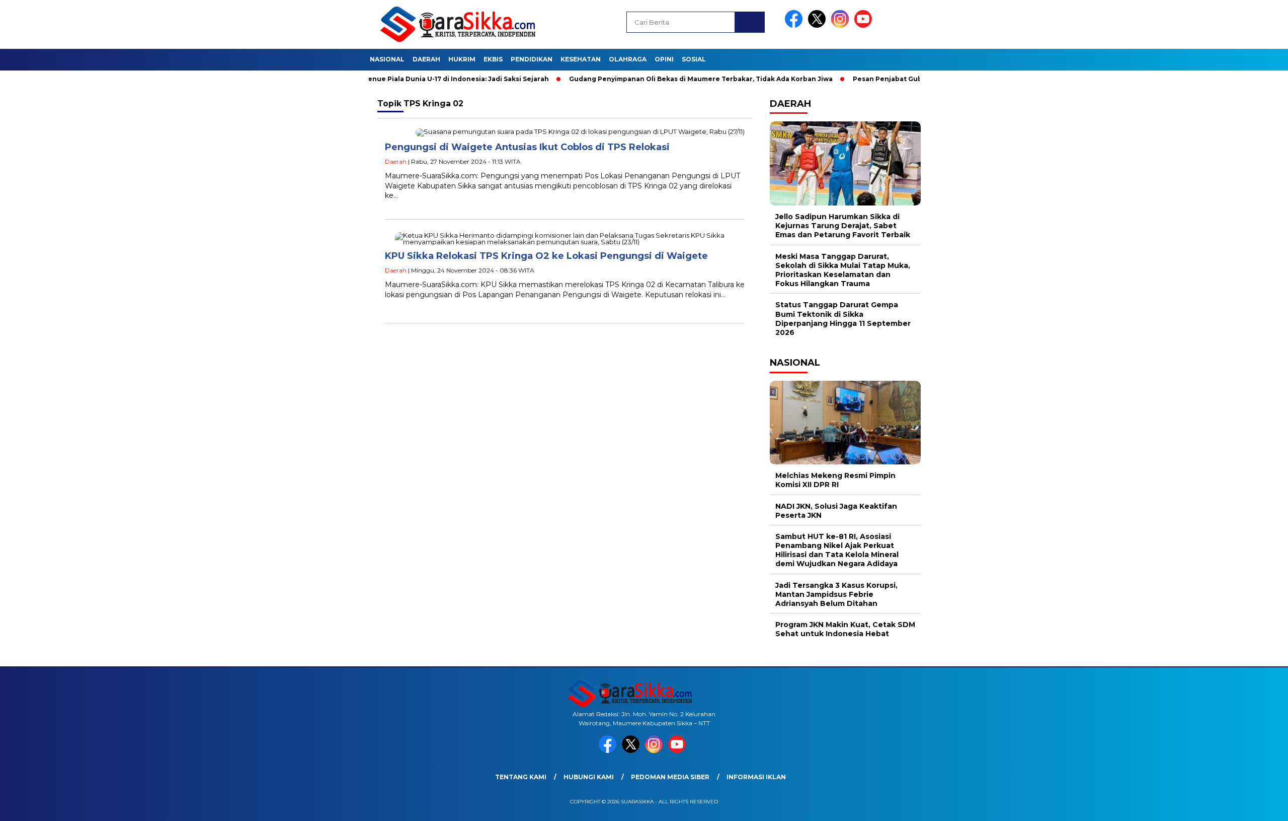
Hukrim (461, 59)
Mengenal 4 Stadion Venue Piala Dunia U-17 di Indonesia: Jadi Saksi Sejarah (386, 79)
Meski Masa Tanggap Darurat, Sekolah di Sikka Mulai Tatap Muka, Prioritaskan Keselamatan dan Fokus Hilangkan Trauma (842, 270)
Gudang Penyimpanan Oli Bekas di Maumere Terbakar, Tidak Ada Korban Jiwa (665, 79)
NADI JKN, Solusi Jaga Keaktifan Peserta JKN (836, 511)
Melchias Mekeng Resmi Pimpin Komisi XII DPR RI (835, 480)
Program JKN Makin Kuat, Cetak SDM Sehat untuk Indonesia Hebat (845, 629)
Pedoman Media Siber (670, 777)
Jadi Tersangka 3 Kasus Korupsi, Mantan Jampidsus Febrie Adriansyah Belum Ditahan (836, 594)
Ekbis (493, 59)
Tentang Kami (520, 777)
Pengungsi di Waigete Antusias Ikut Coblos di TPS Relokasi (527, 147)
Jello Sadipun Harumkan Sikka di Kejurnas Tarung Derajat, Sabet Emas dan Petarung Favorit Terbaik (842, 225)
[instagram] (841, 25)
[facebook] (795, 25)
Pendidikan (531, 59)
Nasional (387, 59)
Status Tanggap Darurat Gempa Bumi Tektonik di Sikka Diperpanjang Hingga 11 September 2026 (843, 318)
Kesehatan (580, 59)
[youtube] (864, 25)
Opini (664, 59)
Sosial (694, 59)
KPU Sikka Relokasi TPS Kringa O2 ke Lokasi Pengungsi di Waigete (546, 255)
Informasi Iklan (756, 777)
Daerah (426, 59)
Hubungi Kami (589, 777)
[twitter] (818, 25)
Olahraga (628, 59)
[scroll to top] (1241, 805)
